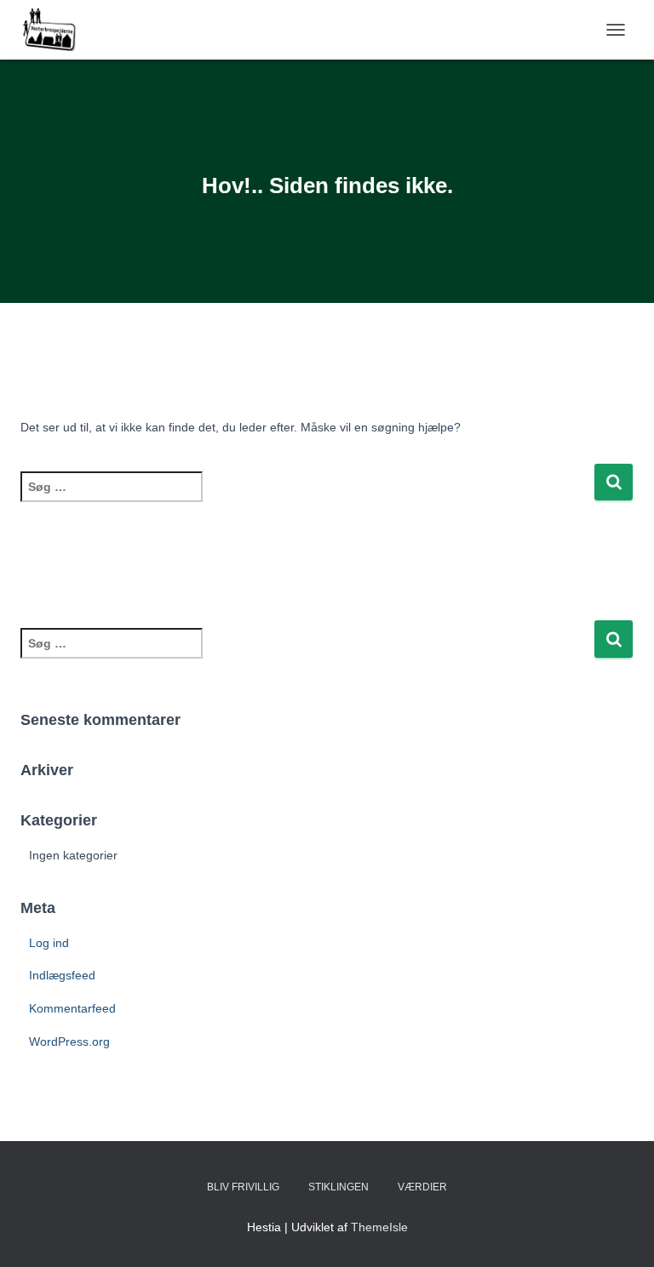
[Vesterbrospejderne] (54, 30)
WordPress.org (69, 1041)
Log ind (49, 943)
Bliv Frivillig (243, 1187)
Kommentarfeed (72, 1008)
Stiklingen (338, 1187)
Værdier (422, 1187)
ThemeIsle (379, 1227)
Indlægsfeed (62, 975)
